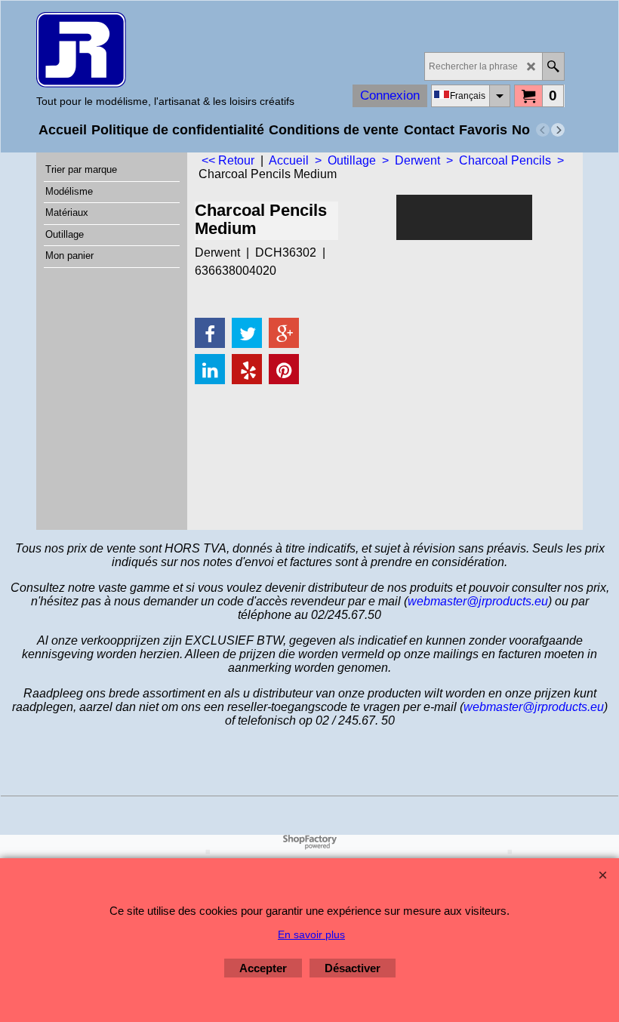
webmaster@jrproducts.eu (478, 601)
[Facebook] (210, 333)
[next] (558, 130)
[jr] (165, 50)
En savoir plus (311, 934)
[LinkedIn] (210, 369)
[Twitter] (247, 333)
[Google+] (284, 333)
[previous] (543, 130)
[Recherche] (553, 66)
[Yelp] (247, 369)
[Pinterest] (284, 369)
